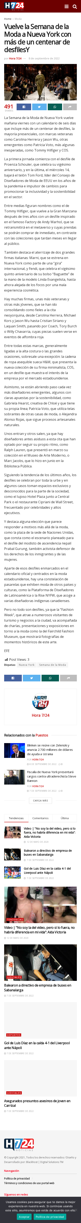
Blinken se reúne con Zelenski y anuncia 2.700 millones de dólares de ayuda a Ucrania (50, 749)
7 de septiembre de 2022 (42, 790)
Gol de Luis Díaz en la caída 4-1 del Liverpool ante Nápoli (47, 870)
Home (7, 19)
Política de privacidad (17, 1178)
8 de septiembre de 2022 (44, 58)
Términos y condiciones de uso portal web (29, 1183)
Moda (18, 19)
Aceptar (24, 1216)
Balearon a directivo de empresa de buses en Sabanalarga (48, 853)
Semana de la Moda (52, 665)
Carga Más (40, 800)
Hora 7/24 (15, 58)
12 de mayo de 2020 (17, 937)
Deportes (13, 1034)
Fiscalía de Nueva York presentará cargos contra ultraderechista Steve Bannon (51, 776)
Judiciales (14, 977)
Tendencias (15, 919)
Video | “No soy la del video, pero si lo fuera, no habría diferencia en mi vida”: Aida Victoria (50, 832)
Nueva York (26, 665)
